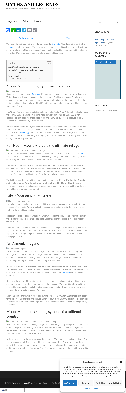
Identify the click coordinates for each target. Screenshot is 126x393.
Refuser (86, 383)
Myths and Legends (32, 4)
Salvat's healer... (103, 62)
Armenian (36, 94)
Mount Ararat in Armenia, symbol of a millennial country (29, 79)
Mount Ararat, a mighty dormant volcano (23, 67)
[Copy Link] (35, 30)
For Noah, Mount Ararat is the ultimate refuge (25, 70)
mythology (24, 133)
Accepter (69, 383)
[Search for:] (105, 22)
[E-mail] (29, 30)
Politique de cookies (91, 388)
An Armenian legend (16, 76)
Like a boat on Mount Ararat (18, 73)
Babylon (66, 272)
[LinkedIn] (18, 30)
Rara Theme (60, 383)
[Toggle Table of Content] (48, 63)
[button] (121, 362)
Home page (100, 40)
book (82, 154)
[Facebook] (8, 30)
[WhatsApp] (13, 30)
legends (9, 47)
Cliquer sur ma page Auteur (107, 110)
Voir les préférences (108, 383)
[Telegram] (24, 30)
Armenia (56, 44)
